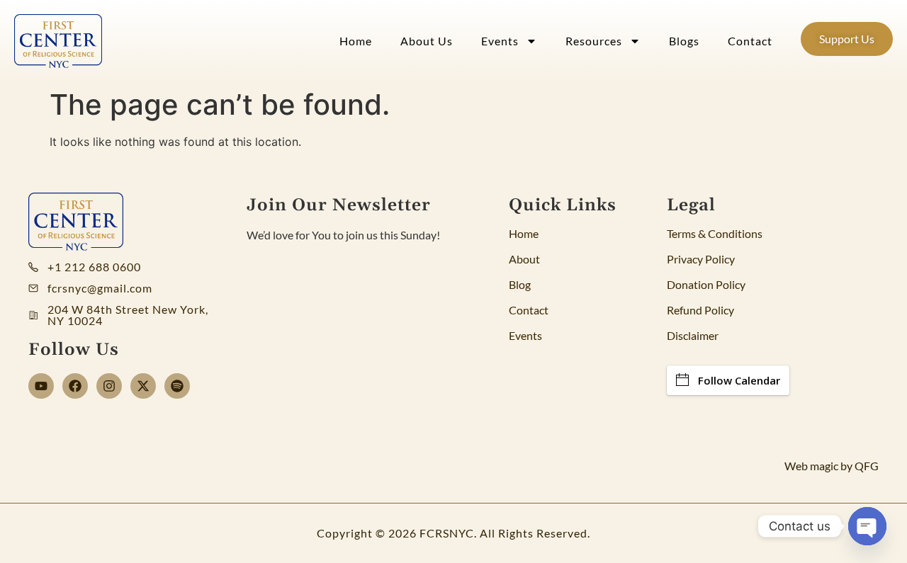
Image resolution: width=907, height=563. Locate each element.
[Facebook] (75, 386)
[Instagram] (109, 386)
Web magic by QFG (831, 465)
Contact (750, 40)
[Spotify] (177, 386)
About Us (426, 40)
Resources (593, 40)
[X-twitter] (143, 386)
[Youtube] (41, 386)
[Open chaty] (867, 526)
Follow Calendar (739, 380)
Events (500, 40)
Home (355, 40)
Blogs (684, 40)
